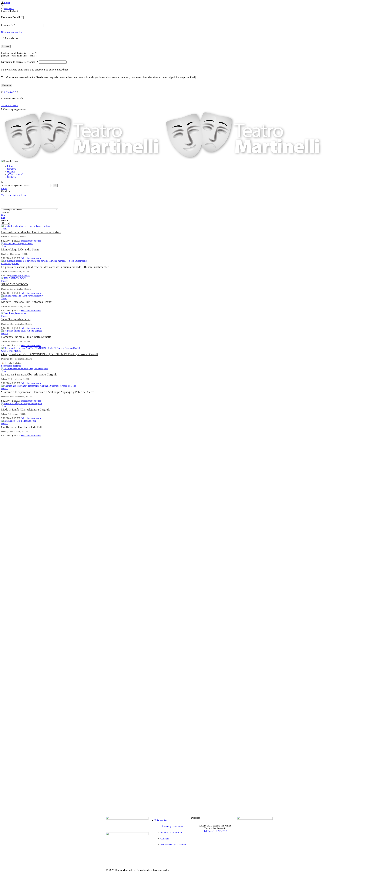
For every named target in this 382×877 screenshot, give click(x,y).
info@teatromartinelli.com (215, 838)
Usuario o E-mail (12, 17)
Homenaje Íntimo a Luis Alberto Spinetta (26, 336)
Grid (3, 215)
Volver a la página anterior (13, 195)
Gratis (10, 351)
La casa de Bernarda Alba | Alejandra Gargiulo (29, 374)
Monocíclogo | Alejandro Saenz (20, 249)
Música (4, 281)
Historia (11, 171)
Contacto (11, 177)
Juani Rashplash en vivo (15, 319)
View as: (5, 212)
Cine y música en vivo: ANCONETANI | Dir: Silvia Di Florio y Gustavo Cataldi (49, 354)
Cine (3, 351)
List (3, 217)
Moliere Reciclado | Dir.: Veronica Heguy (26, 301)
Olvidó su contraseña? (11, 32)
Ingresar (5, 46)
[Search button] (55, 185)
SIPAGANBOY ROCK (14, 284)
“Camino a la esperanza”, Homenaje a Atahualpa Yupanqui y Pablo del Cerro (47, 392)
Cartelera (11, 169)
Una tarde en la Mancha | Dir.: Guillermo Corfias (31, 232)
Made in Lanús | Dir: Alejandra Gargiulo (25, 409)
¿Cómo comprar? (15, 174)
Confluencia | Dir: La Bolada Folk (21, 427)
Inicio (10, 166)
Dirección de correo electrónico (19, 61)
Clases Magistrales (10, 263)
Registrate (6, 85)
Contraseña (8, 25)
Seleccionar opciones (31, 240)
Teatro (4, 228)
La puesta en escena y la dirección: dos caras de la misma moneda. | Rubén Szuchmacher (55, 266)
